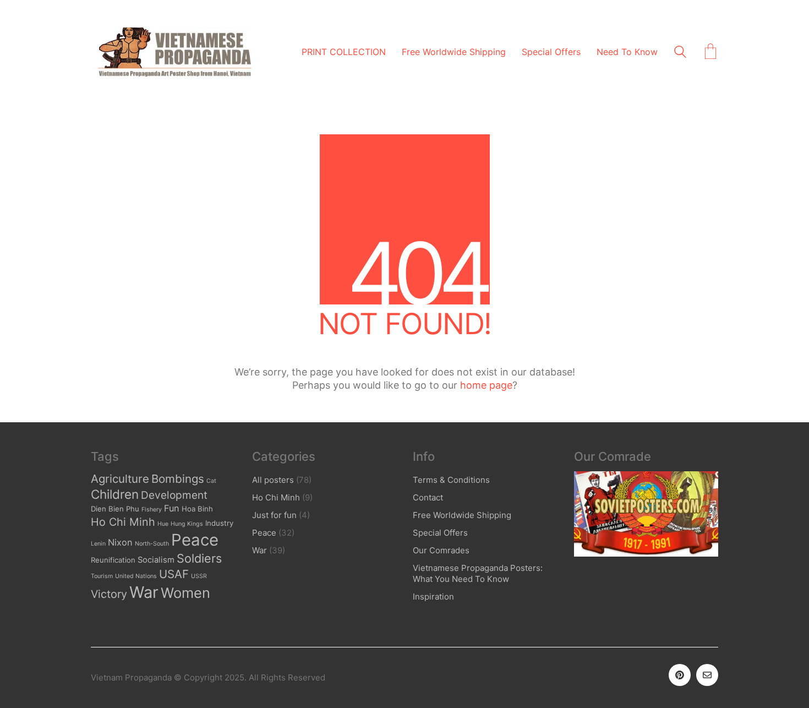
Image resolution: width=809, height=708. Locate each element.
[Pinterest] (680, 675)
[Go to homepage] (173, 52)
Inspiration (433, 596)
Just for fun (274, 515)
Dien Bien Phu (115, 508)
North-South (152, 543)
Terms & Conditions (451, 480)
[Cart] (710, 52)
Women (185, 592)
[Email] (707, 675)
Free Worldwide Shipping (462, 515)
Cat (211, 480)
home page (486, 385)
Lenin (98, 543)
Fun (171, 508)
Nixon (120, 542)
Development (174, 495)
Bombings (177, 479)
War (143, 592)
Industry (219, 523)
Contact (428, 497)
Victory (109, 594)
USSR (199, 576)
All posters (273, 480)
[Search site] (680, 53)
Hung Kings (187, 523)
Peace (194, 539)
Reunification (113, 559)
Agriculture (120, 479)
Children (115, 494)
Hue (162, 523)
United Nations (136, 576)
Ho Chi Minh (123, 522)
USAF (174, 574)
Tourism (102, 576)
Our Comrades (441, 550)
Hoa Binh (197, 508)
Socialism (156, 560)
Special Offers (440, 532)
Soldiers (199, 558)
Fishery (151, 509)
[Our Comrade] (646, 514)
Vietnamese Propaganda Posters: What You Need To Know (478, 573)
